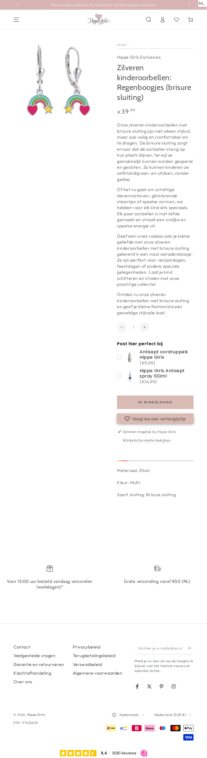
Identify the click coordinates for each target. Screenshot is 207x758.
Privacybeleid (87, 647)
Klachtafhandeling (32, 673)
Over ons (22, 681)
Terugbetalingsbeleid (94, 655)
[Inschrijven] (190, 648)
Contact (21, 647)
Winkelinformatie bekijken (146, 440)
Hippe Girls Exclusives (139, 57)
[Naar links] (18, 5)
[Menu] (16, 20)
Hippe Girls (36, 715)
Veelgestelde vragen (34, 655)
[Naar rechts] (189, 5)
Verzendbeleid (87, 664)
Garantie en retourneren (38, 664)
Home (121, 45)
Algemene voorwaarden (97, 673)
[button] (149, 20)
